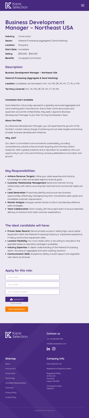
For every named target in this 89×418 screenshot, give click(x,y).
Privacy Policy (10, 392)
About (7, 364)
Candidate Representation (15, 383)
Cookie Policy (10, 397)
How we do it (10, 368)
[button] (16, 299)
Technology (10, 378)
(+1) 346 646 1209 (56, 339)
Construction (10, 373)
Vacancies (9, 388)
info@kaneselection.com (56, 344)
